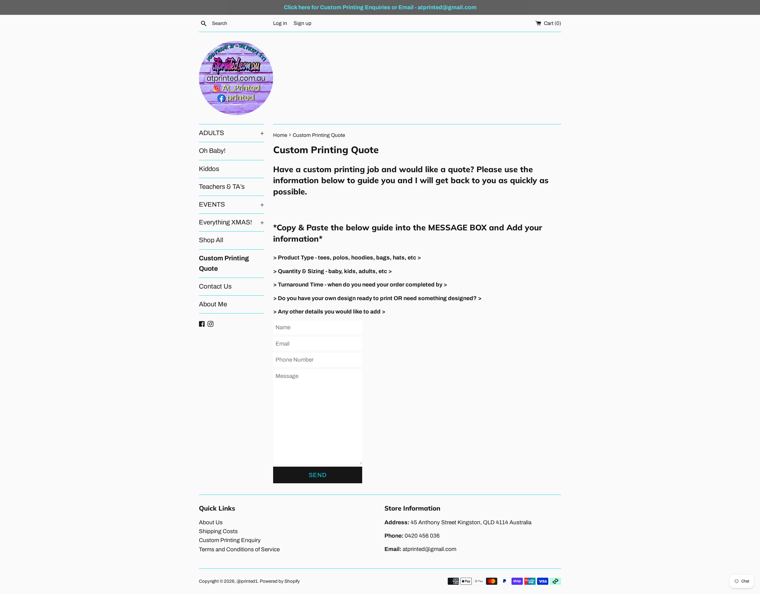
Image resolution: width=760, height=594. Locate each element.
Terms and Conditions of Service (239, 549)
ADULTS (231, 133)
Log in (280, 23)
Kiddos (209, 168)
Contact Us (215, 286)
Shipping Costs (218, 531)
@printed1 (247, 581)
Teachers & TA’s (222, 186)
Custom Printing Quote (224, 263)
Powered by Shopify (280, 581)
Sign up (302, 23)
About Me (213, 304)
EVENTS (231, 204)
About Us (211, 522)
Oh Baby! (212, 150)
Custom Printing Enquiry (230, 540)
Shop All (211, 240)
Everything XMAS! (231, 222)
